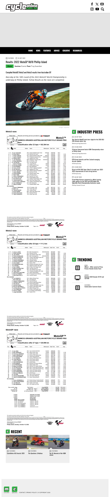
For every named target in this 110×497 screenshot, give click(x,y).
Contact (22, 492)
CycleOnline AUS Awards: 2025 (15, 453)
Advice (56, 50)
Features (47, 50)
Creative (66, 50)
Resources (77, 50)
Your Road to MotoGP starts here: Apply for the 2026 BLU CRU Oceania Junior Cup (88, 140)
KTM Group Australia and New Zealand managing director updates (86, 160)
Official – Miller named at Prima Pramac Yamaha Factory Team (94, 268)
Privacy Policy (31, 492)
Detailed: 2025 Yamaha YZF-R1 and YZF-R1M (94, 277)
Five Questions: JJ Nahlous (35, 453)
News (38, 50)
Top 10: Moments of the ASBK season (58, 454)
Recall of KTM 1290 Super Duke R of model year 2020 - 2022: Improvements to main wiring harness (88, 170)
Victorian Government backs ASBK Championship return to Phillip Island (88, 150)
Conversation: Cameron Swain (93, 287)
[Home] (22, 7)
